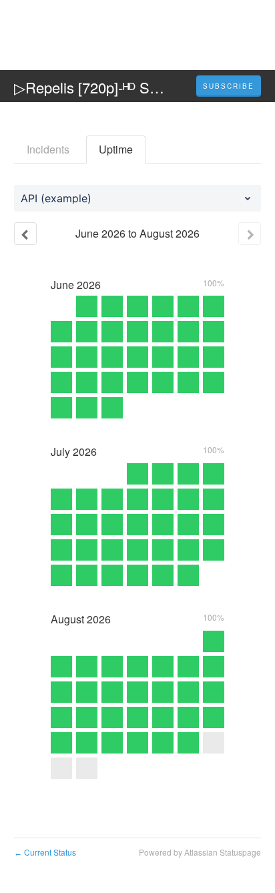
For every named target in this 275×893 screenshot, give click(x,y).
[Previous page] (25, 233)
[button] (228, 86)
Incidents (48, 149)
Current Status (45, 852)
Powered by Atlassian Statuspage (200, 852)
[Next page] (249, 233)
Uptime (116, 149)
